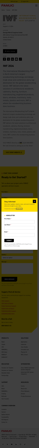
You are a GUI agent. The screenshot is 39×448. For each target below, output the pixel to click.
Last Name (7, 225)
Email (6, 232)
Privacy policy (19, 208)
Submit (9, 240)
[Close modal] (34, 201)
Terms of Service (13, 246)
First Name (7, 219)
